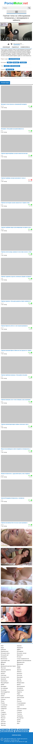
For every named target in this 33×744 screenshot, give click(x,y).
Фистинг (3, 717)
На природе (4, 688)
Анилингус (20, 647)
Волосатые (4, 658)
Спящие (19, 710)
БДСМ (19, 649)
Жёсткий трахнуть (23, 729)
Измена (19, 671)
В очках (19, 657)
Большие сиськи (21, 653)
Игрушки (3, 671)
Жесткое (3, 668)
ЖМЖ (18, 668)
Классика (3, 675)
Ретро (2, 701)
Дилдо (2, 664)
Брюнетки (20, 655)
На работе (23, 62)
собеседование (15, 66)
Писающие (20, 695)
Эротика (3, 725)
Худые (3, 719)
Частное (3, 721)
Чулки (18, 721)
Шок (18, 723)
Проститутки (20, 697)
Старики (3, 712)
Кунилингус (4, 681)
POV (2, 645)
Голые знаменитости (23, 658)
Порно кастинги (5, 697)
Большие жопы (5, 653)
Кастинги (19, 673)
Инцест (3, 673)
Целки (19, 719)
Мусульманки (21, 686)
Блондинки (20, 651)
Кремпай (3, 679)
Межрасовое (20, 682)
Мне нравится (8, 44)
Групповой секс (5, 660)
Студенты (3, 714)
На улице (3, 690)
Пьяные (3, 699)
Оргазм (3, 693)
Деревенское (20, 662)
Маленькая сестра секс (22, 731)
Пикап (2, 695)
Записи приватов (6, 669)
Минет (9, 62)
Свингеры (4, 706)
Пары (18, 693)
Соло (2, 710)
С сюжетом (4, 705)
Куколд (19, 679)
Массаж (19, 681)
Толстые (19, 714)
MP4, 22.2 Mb (10, 69)
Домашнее (20, 664)
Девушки (3, 662)
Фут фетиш (20, 717)
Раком (19, 699)
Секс (18, 706)
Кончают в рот (5, 677)
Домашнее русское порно (8, 666)
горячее (7, 66)
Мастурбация (5, 682)
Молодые (15, 62)
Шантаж (3, 723)
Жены (18, 666)
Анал (2, 647)
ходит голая (13, 729)
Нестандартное (5, 692)
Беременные (4, 651)
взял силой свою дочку (7, 731)
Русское (19, 701)
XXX (26, 741)
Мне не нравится (11, 44)
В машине (4, 657)
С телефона (20, 705)
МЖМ (2, 684)
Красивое (19, 677)
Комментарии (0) (25, 47)
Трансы (3, 716)
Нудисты (19, 692)
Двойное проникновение (24, 660)
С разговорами (21, 703)
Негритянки (20, 690)
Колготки (19, 675)
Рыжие (3, 703)
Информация (6, 47)
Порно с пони (4, 729)
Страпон (19, 712)
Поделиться (15, 47)
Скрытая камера (21, 708)
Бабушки (3, 649)
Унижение (20, 716)
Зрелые (19, 669)
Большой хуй (4, 655)
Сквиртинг (4, 708)
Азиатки (19, 645)
